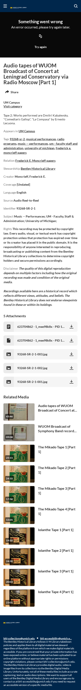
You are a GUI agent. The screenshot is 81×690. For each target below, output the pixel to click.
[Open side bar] (5, 6)
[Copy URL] (40, 36)
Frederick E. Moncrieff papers (35, 160)
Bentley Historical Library (38, 168)
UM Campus (27, 131)
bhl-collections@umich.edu (19, 638)
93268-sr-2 (17, 139)
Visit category (12, 106)
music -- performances (33, 143)
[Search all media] (75, 6)
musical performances (41, 139)
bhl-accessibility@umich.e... (56, 638)
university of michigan (39, 148)
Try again (41, 47)
